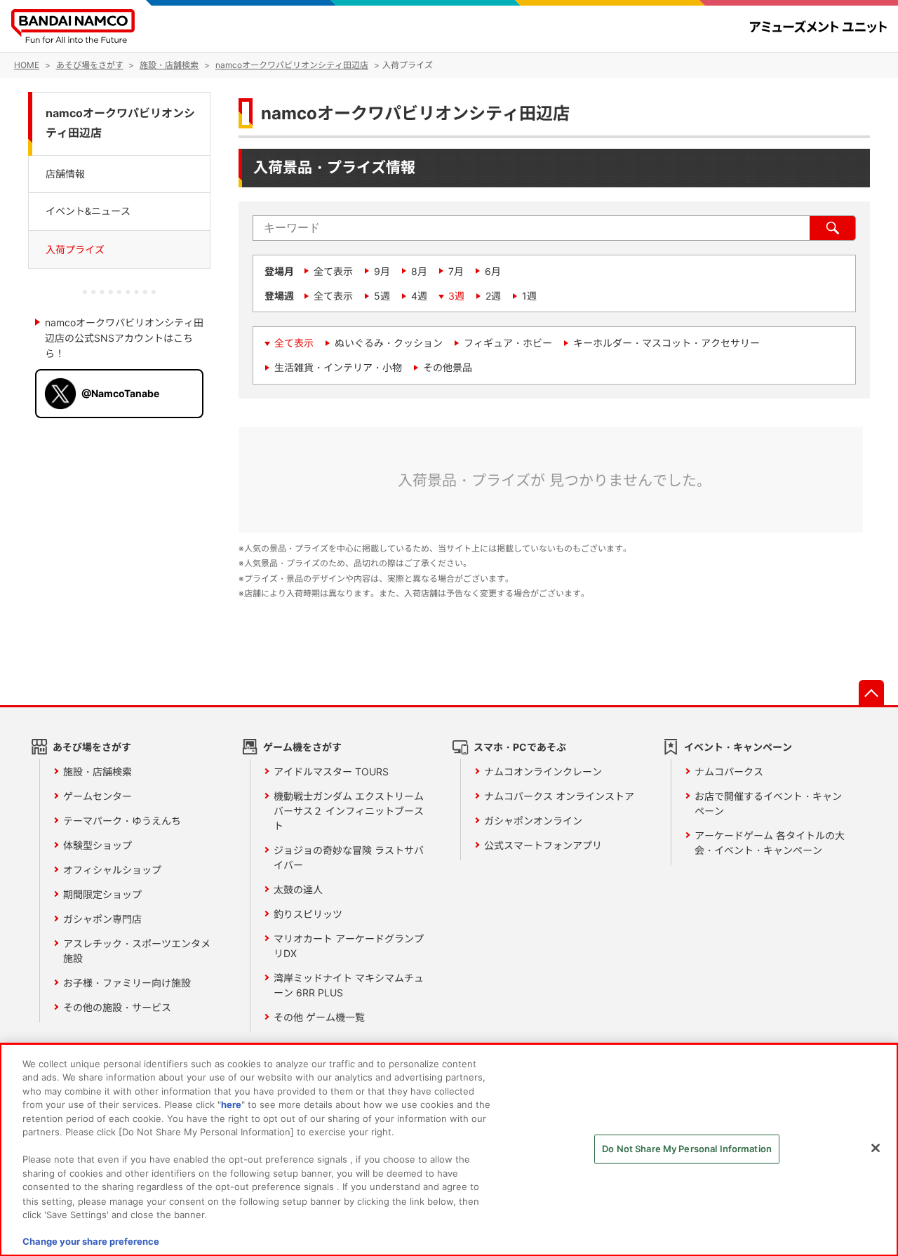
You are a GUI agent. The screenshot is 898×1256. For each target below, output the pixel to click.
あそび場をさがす (92, 747)
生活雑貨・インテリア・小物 (338, 367)
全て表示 (333, 271)
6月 (493, 271)
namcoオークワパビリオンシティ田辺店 (120, 123)
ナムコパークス (729, 771)
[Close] (875, 1148)
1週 (529, 296)
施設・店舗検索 (97, 771)
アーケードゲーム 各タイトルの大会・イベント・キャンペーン (770, 842)
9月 (382, 271)
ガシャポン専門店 (102, 919)
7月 (456, 271)
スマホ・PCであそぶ (520, 747)
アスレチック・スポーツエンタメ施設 (136, 950)
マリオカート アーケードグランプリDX (349, 946)
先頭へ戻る (871, 692)
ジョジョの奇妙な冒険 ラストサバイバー (349, 857)
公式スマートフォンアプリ (543, 845)
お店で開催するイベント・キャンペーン (768, 803)
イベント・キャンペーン (738, 747)
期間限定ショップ (102, 894)
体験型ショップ (97, 845)
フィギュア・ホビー (508, 343)
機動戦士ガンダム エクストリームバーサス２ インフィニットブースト (349, 810)
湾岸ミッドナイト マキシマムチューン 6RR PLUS (349, 985)
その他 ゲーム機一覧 (319, 1017)
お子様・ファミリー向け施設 (127, 983)
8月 (419, 271)
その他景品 (447, 367)
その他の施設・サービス (117, 1007)
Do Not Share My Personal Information (687, 1148)
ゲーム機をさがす (302, 747)
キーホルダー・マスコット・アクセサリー (666, 343)
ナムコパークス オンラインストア (559, 796)
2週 (493, 296)
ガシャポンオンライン (533, 821)
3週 (456, 296)
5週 (382, 296)
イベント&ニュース (88, 211)
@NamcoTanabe (120, 393)
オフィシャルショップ (112, 870)
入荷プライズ (75, 249)
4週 (419, 296)
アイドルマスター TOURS (331, 771)
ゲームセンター (97, 796)
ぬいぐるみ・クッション (389, 343)
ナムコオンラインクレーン (543, 771)
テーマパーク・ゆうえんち (122, 821)
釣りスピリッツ (308, 914)
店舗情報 (65, 174)
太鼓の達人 (298, 889)
